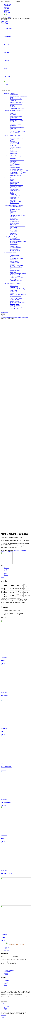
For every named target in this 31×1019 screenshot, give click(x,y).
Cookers (12, 139)
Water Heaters (13, 151)
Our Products (7, 983)
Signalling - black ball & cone (17, 215)
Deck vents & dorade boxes (17, 160)
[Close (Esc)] (1, 1001)
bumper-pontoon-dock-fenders (17, 195)
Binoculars (13, 128)
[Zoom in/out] (6, 1001)
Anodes (12, 165)
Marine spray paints (15, 167)
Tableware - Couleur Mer (16, 138)
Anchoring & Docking (9, 93)
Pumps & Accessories (15, 247)
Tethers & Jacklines (15, 209)
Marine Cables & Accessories (17, 275)
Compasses (13, 113)
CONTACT (7, 13)
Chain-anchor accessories (16, 185)
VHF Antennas (14, 121)
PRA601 (3, 937)
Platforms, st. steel (14, 203)
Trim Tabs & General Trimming (18, 294)
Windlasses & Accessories (16, 102)
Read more (3, 663)
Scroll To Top (4, 1003)
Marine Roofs (13, 161)
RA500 (3, 838)
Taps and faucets (14, 249)
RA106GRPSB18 (6, 873)
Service (6, 982)
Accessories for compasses (17, 127)
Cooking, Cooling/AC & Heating (12, 135)
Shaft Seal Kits (14, 308)
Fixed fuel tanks (14, 287)
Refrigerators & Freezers (16, 143)
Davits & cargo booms (15, 201)
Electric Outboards (15, 190)
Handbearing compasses (16, 116)
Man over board (14, 227)
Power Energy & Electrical (10, 252)
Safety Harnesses (14, 223)
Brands (5, 985)
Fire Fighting (13, 230)
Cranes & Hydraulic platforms (17, 108)
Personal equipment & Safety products (13, 205)
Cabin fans (13, 149)
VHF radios (13, 114)
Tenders (12, 179)
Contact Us (6, 974)
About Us (6, 980)
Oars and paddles (14, 197)
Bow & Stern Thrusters (16, 104)
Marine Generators (15, 276)
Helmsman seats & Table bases (18, 172)
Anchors (12, 105)
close (9, 17)
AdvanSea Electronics (15, 124)
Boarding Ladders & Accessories (18, 96)
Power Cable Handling (16, 306)
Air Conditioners (14, 142)
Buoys (11, 97)
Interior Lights (13, 259)
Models (6, 573)
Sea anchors (13, 218)
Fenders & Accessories (16, 99)
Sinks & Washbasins (15, 250)
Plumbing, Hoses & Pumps (10, 236)
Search (18, 1)
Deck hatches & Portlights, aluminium (19, 170)
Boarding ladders (14, 189)
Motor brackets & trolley (16, 298)
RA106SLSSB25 (6, 767)
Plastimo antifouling (15, 164)
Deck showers (13, 238)
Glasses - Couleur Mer (15, 147)
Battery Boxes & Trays (16, 267)
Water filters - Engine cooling (17, 289)
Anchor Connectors (15, 107)
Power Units (13, 279)
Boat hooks (13, 198)
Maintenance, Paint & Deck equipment (13, 156)
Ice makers (13, 145)
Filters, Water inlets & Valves (17, 302)
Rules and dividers (14, 129)
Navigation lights (14, 255)
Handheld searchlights (15, 270)
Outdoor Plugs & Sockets (16, 277)
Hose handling (13, 244)
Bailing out (13, 233)
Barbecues (12, 141)
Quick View (4, 657)
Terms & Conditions (9, 970)
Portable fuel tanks (14, 299)
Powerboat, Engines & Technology (12, 283)
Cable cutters (13, 231)
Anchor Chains (14, 94)
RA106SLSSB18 (6, 802)
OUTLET (6, 8)
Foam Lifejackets (14, 221)
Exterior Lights (14, 261)
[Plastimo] (7, 563)
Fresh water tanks (14, 246)
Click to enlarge (5, 530)
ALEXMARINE (8, 4)
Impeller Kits (13, 291)
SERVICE (6, 10)
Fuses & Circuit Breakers (16, 265)
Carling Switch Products (16, 280)
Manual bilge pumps (15, 239)
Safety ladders (13, 234)
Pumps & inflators (14, 182)
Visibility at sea (14, 224)
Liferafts (12, 208)
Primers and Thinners (15, 175)
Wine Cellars (13, 153)
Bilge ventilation (14, 286)
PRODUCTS (7, 5)
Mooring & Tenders (9, 177)
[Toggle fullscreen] (4, 1001)
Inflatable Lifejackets (15, 206)
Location (6, 973)
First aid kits (13, 216)
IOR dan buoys (14, 213)
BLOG (5, 11)
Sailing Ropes (13, 163)
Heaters (12, 150)
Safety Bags (13, 211)
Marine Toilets (13, 242)
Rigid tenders (13, 183)
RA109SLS (4, 696)
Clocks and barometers (16, 119)
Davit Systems (13, 290)
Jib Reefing (13, 158)
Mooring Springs (14, 187)
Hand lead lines (14, 219)
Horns (11, 268)
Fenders (12, 193)
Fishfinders (13, 125)
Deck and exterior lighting (16, 258)
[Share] (2, 1001)
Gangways (13, 100)
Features (6, 575)
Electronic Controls (15, 305)
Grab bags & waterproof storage (18, 226)
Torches (12, 257)
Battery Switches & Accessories (18, 273)
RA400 (3, 660)
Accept (2, 1017)
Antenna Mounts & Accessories (18, 131)
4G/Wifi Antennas (14, 132)
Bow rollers (13, 200)
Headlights (13, 272)
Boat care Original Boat (16, 173)
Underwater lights (14, 262)
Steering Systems (14, 304)
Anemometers (13, 117)
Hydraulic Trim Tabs (15, 296)
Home (2, 317)
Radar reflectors (14, 229)
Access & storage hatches (16, 169)
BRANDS (6, 7)
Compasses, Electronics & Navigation (13, 110)
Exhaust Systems (14, 301)
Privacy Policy (7, 971)
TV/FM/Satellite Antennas (16, 120)
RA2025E (4, 731)
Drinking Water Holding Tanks (18, 241)
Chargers (12, 264)
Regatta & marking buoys (16, 186)
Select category (4, 312)
